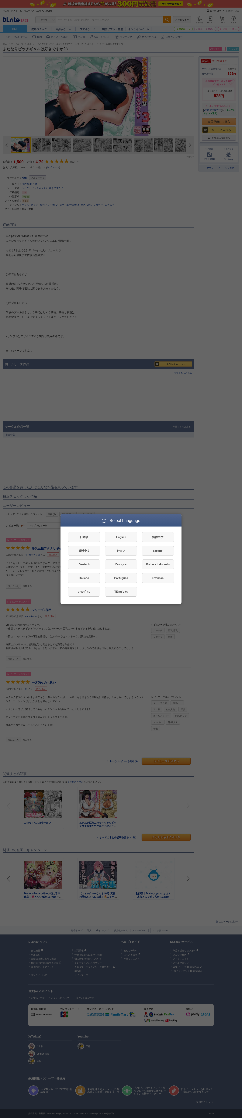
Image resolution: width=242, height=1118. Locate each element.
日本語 (84, 537)
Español (158, 551)
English (121, 537)
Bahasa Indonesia (158, 564)
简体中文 (158, 537)
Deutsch (84, 564)
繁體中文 (84, 551)
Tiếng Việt (121, 592)
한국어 (121, 551)
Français (121, 564)
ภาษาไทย (84, 592)
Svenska (158, 578)
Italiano (84, 578)
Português (121, 578)
